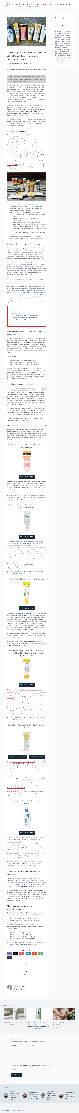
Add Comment (16, 1051)
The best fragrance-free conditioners (21, 934)
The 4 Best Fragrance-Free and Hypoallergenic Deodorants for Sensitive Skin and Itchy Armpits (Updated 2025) (38, 1024)
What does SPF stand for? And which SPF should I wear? (26, 208)
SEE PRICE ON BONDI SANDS (18, 757)
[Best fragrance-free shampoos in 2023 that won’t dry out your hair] (24, 1095)
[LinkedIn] (28, 953)
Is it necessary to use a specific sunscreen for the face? (26, 206)
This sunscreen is (35, 839)
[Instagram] (71, 4)
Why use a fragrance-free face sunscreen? (22, 204)
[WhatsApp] (40, 953)
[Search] (74, 4)
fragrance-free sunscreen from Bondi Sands (22, 762)
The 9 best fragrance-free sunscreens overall (23, 918)
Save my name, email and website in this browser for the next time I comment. (31, 1065)
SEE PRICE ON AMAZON (26, 477)
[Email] (9, 957)
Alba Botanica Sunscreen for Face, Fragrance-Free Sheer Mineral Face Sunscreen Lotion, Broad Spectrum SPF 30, (27, 653)
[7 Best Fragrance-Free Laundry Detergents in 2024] (6, 1095)
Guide (8, 65)
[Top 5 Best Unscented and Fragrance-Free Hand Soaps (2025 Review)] (43, 1095)
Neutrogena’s (29, 564)
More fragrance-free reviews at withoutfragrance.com (26, 238)
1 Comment (17, 1027)
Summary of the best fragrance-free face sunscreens (25, 236)
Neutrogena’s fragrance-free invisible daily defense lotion (24, 481)
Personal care (14, 65)
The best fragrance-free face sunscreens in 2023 (24, 212)
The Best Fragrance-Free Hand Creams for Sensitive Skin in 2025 (14, 1024)
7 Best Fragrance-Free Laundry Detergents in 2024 (14, 1095)
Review (20, 65)
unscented (43, 692)
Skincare (25, 65)
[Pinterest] (21, 953)
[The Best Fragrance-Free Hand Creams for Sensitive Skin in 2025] (15, 1014)
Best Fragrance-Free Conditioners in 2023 (69, 1095)
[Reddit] (34, 953)
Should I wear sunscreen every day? (20, 210)
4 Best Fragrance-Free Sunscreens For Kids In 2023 (25, 920)
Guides (45, 4)
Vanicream (10, 698)
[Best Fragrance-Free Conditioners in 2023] (61, 1095)
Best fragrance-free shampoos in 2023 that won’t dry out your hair (33, 1095)
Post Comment (16, 1075)
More (60, 4)
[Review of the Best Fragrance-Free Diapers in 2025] (64, 1014)
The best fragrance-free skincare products (22, 936)
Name (14, 1045)
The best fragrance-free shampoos (20, 932)
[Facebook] (66, 4)
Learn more (23, 81)
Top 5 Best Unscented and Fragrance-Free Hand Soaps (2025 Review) (51, 1095)
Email (33, 1045)
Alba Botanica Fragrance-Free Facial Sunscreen (27, 222)
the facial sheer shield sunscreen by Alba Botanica (23, 615)
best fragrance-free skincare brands (25, 944)
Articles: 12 (26, 974)
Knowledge (53, 4)
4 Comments (42, 1028)
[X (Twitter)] (69, 4)
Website (14, 1069)
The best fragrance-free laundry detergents (22, 938)
